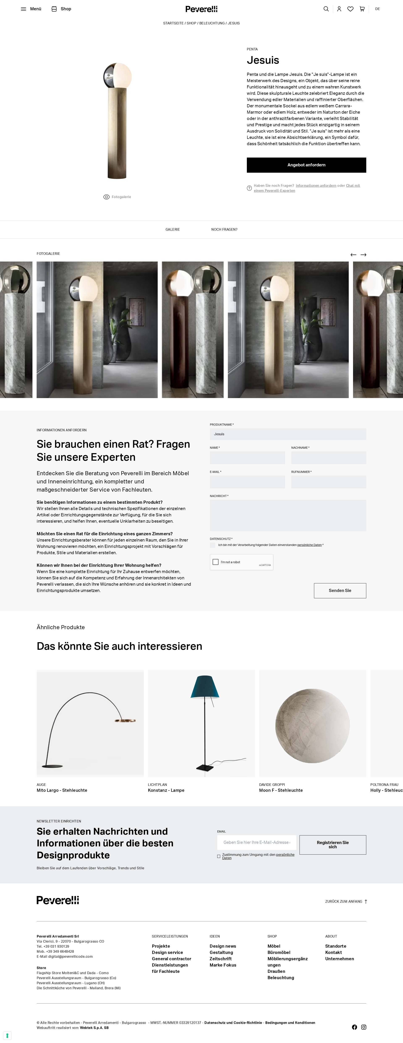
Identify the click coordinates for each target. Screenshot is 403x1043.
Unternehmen (339, 959)
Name (215, 447)
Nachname (300, 447)
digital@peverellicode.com (70, 956)
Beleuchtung (212, 23)
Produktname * (222, 424)
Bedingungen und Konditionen (290, 1023)
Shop (191, 23)
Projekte (161, 946)
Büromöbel (279, 953)
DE (377, 9)
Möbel (274, 946)
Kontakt (333, 953)
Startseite (173, 23)
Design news (223, 946)
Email (221, 831)
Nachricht (219, 496)
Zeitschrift (221, 959)
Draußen (276, 971)
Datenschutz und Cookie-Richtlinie (233, 1023)
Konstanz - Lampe (166, 790)
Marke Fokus (223, 965)
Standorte (336, 946)
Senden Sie (340, 591)
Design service (167, 953)
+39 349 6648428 (60, 951)
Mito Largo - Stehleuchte (62, 790)
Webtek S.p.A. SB (94, 1028)
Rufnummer (301, 472)
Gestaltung (221, 953)
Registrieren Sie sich (333, 845)
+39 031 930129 (56, 946)
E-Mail (215, 472)
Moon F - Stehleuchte (281, 790)
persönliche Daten (309, 545)
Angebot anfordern (307, 165)
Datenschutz (221, 539)
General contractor (171, 959)
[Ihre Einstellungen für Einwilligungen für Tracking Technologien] (7, 1036)
